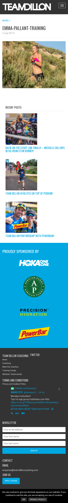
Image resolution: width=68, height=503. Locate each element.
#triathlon (40, 402)
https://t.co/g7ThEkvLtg (22, 402)
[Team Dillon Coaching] (26, 7)
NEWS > (6, 20)
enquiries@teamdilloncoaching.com (20, 470)
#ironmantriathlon (20, 405)
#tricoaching (51, 402)
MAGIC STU (17, 392)
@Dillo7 (28, 409)
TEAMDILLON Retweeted (25, 388)
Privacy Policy (38, 499)
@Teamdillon (17, 409)
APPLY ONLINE (11, 481)
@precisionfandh (40, 409)
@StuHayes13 (30, 392)
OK (23, 499)
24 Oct (42, 392)
